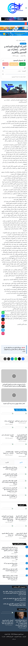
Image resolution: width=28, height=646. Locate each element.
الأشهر (21, 462)
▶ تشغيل (22, 64)
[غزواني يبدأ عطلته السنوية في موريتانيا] (7, 528)
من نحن (14, 639)
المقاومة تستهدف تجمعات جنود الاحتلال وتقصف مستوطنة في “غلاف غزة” (9, 557)
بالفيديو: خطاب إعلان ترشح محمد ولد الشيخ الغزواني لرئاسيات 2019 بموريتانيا (9, 482)
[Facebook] (2, 316)
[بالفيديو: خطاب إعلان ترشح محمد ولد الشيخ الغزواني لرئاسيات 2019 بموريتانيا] (22, 482)
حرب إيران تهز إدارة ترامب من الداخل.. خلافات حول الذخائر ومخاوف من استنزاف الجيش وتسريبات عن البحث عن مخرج (21, 623)
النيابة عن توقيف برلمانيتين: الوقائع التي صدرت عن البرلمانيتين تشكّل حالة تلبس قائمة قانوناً (10, 577)
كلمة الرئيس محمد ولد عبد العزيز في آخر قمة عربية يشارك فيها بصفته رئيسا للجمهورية (10, 489)
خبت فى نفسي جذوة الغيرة (21, 421)
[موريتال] (14, 18)
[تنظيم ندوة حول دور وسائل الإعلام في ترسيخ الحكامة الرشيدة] (23, 571)
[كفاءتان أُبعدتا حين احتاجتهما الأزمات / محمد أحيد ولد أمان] (21, 446)
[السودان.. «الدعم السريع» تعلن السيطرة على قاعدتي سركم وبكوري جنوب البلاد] (21, 511)
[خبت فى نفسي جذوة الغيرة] (21, 416)
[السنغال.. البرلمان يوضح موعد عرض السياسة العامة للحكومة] (21, 528)
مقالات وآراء (18, 40)
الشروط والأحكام (9, 636)
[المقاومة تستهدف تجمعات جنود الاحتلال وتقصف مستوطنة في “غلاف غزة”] (23, 558)
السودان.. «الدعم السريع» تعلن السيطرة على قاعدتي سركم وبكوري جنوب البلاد (21, 517)
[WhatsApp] (2, 312)
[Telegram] (2, 329)
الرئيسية (24, 40)
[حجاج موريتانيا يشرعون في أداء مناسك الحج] (23, 564)
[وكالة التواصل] (15, 8)
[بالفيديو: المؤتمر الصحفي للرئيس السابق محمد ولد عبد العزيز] (22, 476)
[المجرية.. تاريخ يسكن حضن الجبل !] (7, 430)
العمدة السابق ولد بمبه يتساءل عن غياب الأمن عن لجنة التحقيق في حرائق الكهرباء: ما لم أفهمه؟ (21, 437)
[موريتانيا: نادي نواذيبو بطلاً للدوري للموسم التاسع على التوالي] (22, 469)
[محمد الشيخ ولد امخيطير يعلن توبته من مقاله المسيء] (22, 497)
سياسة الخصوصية (18, 636)
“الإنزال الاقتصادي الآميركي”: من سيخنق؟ (8, 452)
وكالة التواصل (23, 55)
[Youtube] (2, 323)
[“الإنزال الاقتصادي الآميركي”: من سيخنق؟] (7, 446)
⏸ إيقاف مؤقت (14, 64)
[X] (2, 319)
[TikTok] (2, 326)
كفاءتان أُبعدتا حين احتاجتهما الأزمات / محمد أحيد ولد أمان (21, 453)
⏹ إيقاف (5, 64)
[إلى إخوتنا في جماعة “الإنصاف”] (7, 416)
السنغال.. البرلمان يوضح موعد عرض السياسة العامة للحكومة (21, 535)
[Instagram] (2, 333)
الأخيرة (7, 462)
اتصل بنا (3, 636)
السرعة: (24, 71)
